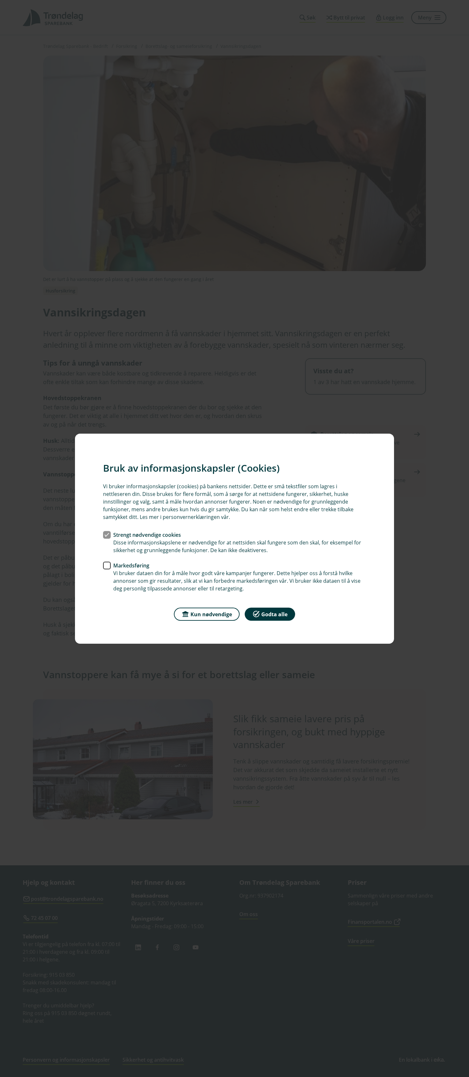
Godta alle (274, 614)
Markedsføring (131, 565)
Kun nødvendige (211, 614)
